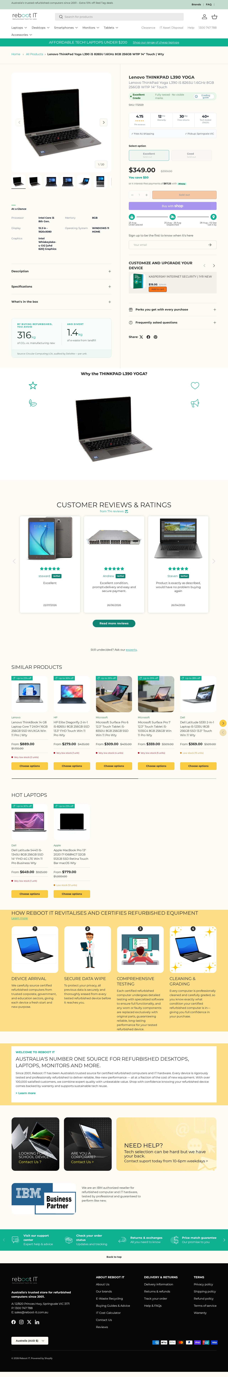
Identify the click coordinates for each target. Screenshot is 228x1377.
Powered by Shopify (42, 1358)
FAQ (209, 4)
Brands (196, 4)
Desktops (38, 27)
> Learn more (26, 1093)
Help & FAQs (153, 1305)
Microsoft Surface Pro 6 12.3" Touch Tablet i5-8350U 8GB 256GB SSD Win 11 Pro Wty (112, 729)
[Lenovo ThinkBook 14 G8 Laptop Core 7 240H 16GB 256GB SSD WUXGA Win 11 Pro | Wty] (29, 694)
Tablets (109, 27)
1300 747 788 (208, 27)
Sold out (184, 194)
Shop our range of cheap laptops (156, 42)
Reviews (102, 1327)
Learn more (19, 918)
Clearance (148, 27)
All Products (34, 54)
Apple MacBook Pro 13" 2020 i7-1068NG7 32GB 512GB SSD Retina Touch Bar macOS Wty (71, 857)
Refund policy (204, 1298)
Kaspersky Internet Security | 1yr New (180, 276)
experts (131, 649)
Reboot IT (24, 1358)
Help (191, 27)
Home (15, 54)
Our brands (104, 1291)
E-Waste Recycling (109, 1298)
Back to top (114, 1256)
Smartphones (64, 27)
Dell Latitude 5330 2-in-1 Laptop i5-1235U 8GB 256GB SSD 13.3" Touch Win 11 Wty (197, 729)
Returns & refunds (157, 1291)
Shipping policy (205, 1291)
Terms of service (205, 1305)
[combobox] (119, 17)
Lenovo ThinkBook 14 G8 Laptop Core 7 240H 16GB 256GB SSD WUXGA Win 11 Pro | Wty (29, 729)
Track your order (155, 1298)
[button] (15, 561)
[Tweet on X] (141, 337)
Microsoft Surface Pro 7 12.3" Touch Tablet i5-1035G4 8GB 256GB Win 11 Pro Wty (155, 729)
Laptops (17, 27)
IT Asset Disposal (171, 27)
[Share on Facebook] (148, 337)
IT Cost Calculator (108, 1313)
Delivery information (158, 1284)
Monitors (88, 27)
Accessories (19, 34)
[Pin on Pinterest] (155, 337)
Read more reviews (114, 623)
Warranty (200, 1313)
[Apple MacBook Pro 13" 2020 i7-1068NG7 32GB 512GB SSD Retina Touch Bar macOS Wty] (72, 822)
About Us (102, 1284)
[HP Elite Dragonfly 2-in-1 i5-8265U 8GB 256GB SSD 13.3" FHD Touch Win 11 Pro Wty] (72, 694)
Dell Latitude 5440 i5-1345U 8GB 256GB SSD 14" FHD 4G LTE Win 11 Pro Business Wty (27, 857)
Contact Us (104, 1320)
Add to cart (157, 289)
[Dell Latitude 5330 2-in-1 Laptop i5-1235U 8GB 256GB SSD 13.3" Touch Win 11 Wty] (198, 694)
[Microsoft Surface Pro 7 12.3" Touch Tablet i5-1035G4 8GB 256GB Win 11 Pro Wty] (156, 694)
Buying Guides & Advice (113, 1305)
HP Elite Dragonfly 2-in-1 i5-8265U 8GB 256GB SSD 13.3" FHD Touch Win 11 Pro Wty (71, 729)
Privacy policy (203, 1284)
